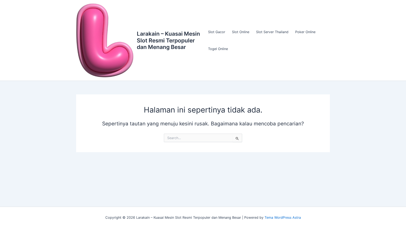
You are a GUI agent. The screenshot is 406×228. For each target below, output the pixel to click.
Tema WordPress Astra (283, 217)
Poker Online (305, 32)
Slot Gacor (216, 32)
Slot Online (240, 32)
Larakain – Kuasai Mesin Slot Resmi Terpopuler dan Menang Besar (168, 40)
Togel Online (218, 49)
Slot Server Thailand (272, 32)
